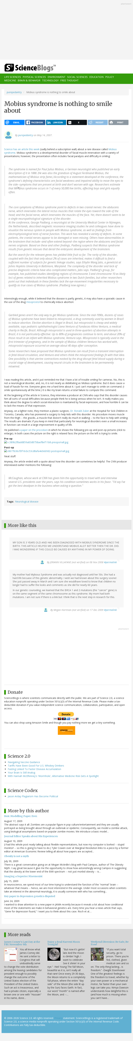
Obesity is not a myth (16, 856)
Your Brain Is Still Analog (21, 772)
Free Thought (69, 80)
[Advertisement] (66, 30)
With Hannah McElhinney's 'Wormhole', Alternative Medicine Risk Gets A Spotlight (53, 776)
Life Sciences (12, 77)
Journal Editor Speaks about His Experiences (31, 836)
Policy (109, 77)
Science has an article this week (21, 149)
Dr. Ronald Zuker (79, 410)
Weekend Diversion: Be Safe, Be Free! (109, 943)
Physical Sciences (34, 77)
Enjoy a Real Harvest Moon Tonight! (63, 943)
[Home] (25, 68)
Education (96, 77)
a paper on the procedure (33, 430)
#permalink (110, 562)
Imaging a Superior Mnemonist (23, 876)
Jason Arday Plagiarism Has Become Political (33, 796)
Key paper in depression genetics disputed (29, 896)
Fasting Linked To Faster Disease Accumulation (34, 769)
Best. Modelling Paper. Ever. (20, 816)
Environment (56, 77)
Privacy (58, 1018)
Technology (50, 80)
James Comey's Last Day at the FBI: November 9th (22, 943)
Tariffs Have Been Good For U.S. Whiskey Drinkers (36, 765)
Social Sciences (77, 77)
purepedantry (14, 92)
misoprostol (33, 302)
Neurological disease (26, 501)
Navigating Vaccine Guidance (24, 762)
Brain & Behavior (29, 80)
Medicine (10, 80)
